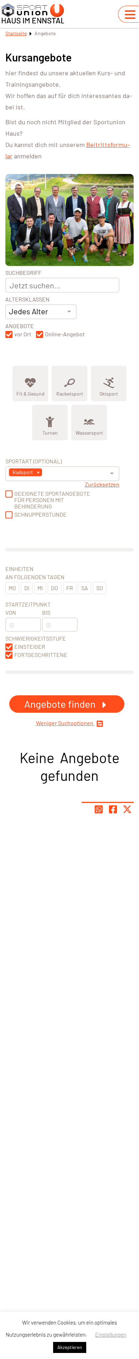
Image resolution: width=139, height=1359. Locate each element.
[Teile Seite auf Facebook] (113, 809)
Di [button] (26, 588)
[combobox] (41, 311)
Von (10, 612)
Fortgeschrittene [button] (40, 655)
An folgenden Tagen (35, 577)
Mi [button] (40, 588)
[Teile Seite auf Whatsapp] (98, 809)
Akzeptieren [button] (69, 1347)
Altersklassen (27, 299)
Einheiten (19, 569)
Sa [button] (84, 588)
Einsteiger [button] (29, 646)
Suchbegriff (23, 273)
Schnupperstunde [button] (40, 514)
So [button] (99, 588)
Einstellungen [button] (110, 1334)
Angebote (19, 326)
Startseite (16, 33)
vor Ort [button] (22, 334)
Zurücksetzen (102, 484)
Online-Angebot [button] (65, 334)
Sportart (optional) (33, 461)
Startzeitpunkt (28, 604)
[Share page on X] (127, 809)
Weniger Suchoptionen (65, 723)
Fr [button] (69, 588)
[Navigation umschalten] (130, 14)
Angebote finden (61, 704)
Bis (46, 612)
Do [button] (54, 588)
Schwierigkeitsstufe (35, 638)
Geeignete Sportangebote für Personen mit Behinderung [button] (52, 500)
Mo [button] (12, 588)
